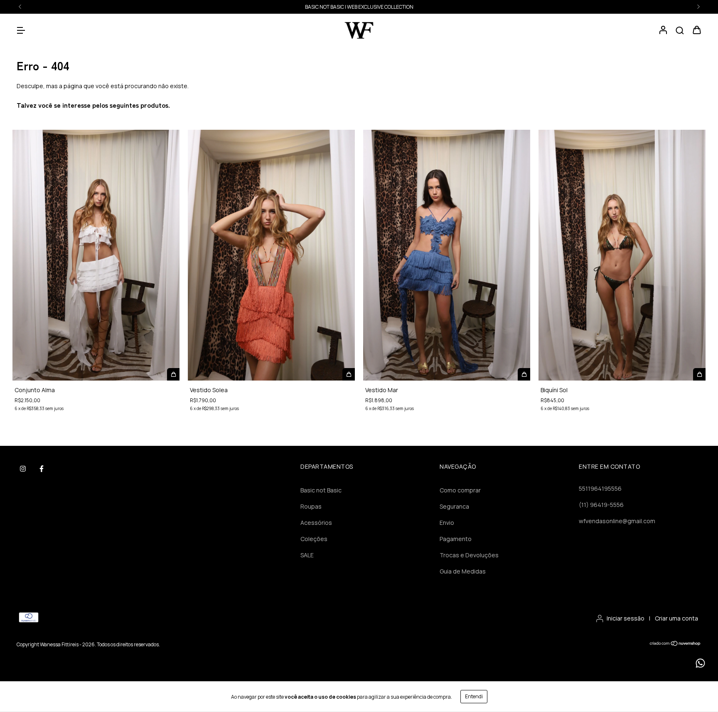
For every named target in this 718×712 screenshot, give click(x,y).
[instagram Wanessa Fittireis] (23, 468)
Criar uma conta (676, 618)
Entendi (474, 696)
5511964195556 (600, 488)
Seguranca (454, 506)
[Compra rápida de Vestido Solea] (348, 374)
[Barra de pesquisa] (680, 31)
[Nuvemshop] (675, 644)
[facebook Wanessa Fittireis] (41, 468)
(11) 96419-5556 (601, 505)
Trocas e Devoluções (469, 555)
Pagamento (456, 539)
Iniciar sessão (625, 618)
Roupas (311, 506)
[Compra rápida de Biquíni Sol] (699, 374)
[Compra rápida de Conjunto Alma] (173, 374)
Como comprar (460, 490)
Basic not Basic (321, 490)
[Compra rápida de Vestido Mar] (524, 374)
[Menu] (21, 31)
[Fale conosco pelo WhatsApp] (700, 663)
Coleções (313, 539)
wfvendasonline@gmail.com (617, 521)
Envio (447, 523)
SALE (359, 6)
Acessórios (316, 523)
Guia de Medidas (463, 571)
